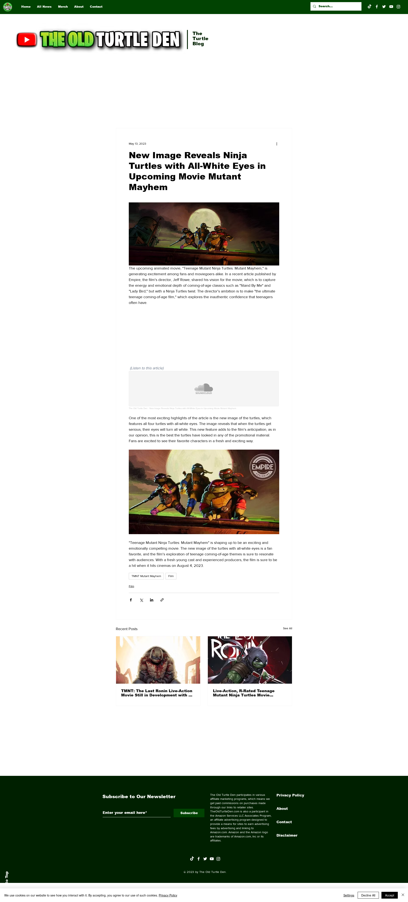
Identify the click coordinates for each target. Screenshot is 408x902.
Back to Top (7, 883)
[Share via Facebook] (131, 600)
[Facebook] (376, 6)
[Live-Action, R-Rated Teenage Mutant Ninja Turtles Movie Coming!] (250, 660)
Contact (284, 822)
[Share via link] (162, 600)
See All (287, 628)
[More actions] (276, 143)
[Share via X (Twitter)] (141, 600)
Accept (389, 895)
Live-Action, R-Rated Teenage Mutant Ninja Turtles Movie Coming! (244, 693)
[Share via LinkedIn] (152, 600)
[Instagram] (398, 6)
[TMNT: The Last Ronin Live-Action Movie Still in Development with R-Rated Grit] (158, 660)
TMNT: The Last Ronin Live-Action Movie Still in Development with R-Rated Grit (157, 693)
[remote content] (204, 338)
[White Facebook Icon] (198, 858)
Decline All (368, 895)
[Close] (402, 895)
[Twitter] (384, 6)
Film (171, 576)
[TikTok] (369, 6)
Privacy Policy (290, 795)
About (282, 809)
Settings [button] (348, 895)
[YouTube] (391, 6)
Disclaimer (287, 835)
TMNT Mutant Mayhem (146, 576)
